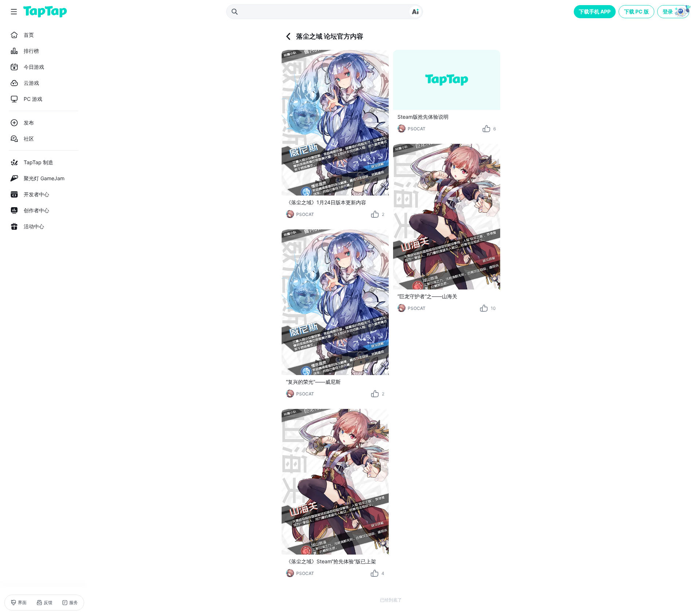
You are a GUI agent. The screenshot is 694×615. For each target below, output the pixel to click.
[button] (674, 11)
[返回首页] (45, 11)
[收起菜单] (14, 12)
